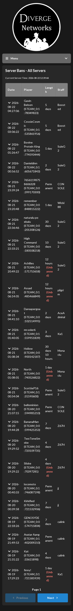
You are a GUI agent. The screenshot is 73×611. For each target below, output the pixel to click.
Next (50, 597)
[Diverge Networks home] (36, 27)
